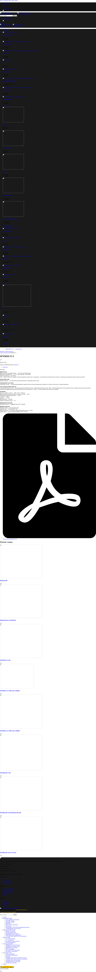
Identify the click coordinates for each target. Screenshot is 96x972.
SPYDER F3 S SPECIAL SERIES (10, 691)
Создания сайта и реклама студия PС (8, 912)
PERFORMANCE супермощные (13, 934)
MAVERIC (5, 53)
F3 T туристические (10, 938)
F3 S (4, 318)
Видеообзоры (6, 903)
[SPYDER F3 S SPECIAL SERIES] (17, 688)
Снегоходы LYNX (7, 891)
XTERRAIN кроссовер (11, 962)
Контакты (5, 904)
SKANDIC (5, 277)
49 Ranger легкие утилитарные (13, 960)
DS (3, 62)
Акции (4, 879)
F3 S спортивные (10, 940)
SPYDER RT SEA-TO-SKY (8, 852)
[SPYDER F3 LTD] (21, 657)
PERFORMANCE (7, 195)
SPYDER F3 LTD (5, 660)
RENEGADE (6, 71)
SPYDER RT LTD (5, 773)
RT (3, 327)
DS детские (8, 926)
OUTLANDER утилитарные (12, 919)
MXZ (4, 240)
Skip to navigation (4, 0)
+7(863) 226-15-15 (7, 8)
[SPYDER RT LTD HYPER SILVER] (21, 810)
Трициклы (6, 352)
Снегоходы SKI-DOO (8, 892)
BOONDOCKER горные (11, 955)
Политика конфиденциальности (21, 909)
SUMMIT (5, 259)
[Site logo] (8, 14)
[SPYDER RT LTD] (21, 770)
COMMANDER (7, 99)
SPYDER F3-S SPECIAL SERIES (10, 731)
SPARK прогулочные (11, 932)
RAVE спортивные (10, 954)
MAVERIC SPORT (7, 35)
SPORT (5, 171)
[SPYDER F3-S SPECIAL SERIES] (21, 728)
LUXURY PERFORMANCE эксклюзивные (16, 936)
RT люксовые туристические (13, 941)
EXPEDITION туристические (13, 945)
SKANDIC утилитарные (11, 951)
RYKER (5, 336)
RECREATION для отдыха (12, 933)
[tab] (5, 367)
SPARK (5, 124)
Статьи (4, 900)
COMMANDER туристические (13, 928)
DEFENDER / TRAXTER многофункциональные (17, 927)
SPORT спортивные (10, 931)
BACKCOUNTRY (7, 231)
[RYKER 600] (21, 577)
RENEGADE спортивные (12, 924)
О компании (6, 902)
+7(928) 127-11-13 (7, 9)
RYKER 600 (3, 580)
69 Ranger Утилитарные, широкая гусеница (16, 957)
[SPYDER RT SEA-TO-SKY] (21, 849)
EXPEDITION (6, 268)
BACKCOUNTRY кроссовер (12, 950)
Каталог (5, 905)
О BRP (4, 895)
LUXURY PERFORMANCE (10, 219)
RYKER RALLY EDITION (8, 620)
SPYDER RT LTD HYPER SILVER (10, 812)
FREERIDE (6, 249)
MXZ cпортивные (10, 948)
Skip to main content (12, 0)
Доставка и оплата (7, 882)
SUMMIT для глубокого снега (13, 946)
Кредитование (6, 880)
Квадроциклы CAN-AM (8, 890)
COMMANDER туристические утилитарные (16, 959)
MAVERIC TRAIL (7, 44)
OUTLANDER (6, 90)
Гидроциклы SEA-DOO (8, 889)
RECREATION (7, 148)
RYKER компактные (11, 942)
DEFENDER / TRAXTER (9, 81)
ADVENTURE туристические (13, 961)
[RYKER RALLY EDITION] (21, 617)
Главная (2, 352)
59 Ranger (8, 956)
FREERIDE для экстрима (12, 947)
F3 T (4, 308)
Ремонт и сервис (7, 883)
